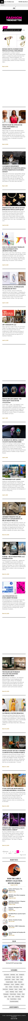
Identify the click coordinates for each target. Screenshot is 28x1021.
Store (9, 996)
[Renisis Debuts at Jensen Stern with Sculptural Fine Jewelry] (14, 47)
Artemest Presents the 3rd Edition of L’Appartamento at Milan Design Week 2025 (12, 518)
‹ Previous (5, 850)
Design (22, 979)
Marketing (12, 991)
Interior (16, 989)
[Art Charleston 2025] (14, 322)
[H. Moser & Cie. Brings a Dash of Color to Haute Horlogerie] (14, 438)
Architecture (21, 974)
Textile (22, 996)
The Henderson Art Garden (11, 479)
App (17, 974)
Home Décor (5, 989)
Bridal (17, 977)
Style (13, 996)
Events (12, 984)
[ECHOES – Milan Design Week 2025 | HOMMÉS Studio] (14, 554)
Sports (5, 996)
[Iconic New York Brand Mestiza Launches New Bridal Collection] (14, 786)
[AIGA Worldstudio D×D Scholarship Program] (14, 594)
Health (21, 986)
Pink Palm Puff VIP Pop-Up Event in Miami (14, 963)
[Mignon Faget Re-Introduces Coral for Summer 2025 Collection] (14, 123)
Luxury (7, 991)
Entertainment (6, 984)
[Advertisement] (14, 89)
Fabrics (22, 984)
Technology (17, 996)
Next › (10, 853)
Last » (16, 853)
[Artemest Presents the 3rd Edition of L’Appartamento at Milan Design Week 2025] (14, 514)
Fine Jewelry (16, 986)
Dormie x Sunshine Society (15, 919)
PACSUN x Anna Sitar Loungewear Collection (17, 1)
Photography (6, 994)
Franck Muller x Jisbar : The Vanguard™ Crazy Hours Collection (11, 400)
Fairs (7, 986)
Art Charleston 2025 (9, 324)
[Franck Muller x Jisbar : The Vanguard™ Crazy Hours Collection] (14, 396)
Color (21, 977)
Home (5, 27)
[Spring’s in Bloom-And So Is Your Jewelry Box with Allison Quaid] (14, 205)
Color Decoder (7, 979)
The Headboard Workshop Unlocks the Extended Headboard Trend (11, 673)
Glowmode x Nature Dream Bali (13, 713)
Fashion (10, 986)
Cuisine (13, 979)
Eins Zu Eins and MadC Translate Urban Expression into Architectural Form (13, 249)
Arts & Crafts (8, 977)
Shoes (23, 994)
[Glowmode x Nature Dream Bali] (14, 711)
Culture (17, 979)
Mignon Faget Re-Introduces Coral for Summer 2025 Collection (12, 126)
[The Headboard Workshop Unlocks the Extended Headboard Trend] (14, 670)
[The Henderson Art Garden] (14, 477)
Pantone (20, 991)
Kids (24, 989)
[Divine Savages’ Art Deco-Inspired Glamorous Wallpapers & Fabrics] (14, 748)
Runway (18, 994)
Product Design (13, 994)
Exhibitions (17, 984)
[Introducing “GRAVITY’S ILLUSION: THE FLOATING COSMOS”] (14, 825)
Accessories (6, 974)
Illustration (11, 989)
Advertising (12, 974)
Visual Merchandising (14, 1001)
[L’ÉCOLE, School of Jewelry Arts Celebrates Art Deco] (14, 284)
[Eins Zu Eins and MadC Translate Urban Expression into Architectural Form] (14, 245)
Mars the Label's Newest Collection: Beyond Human (14, 880)
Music (16, 991)
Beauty (13, 977)
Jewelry (20, 989)
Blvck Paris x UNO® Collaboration (17, 926)
